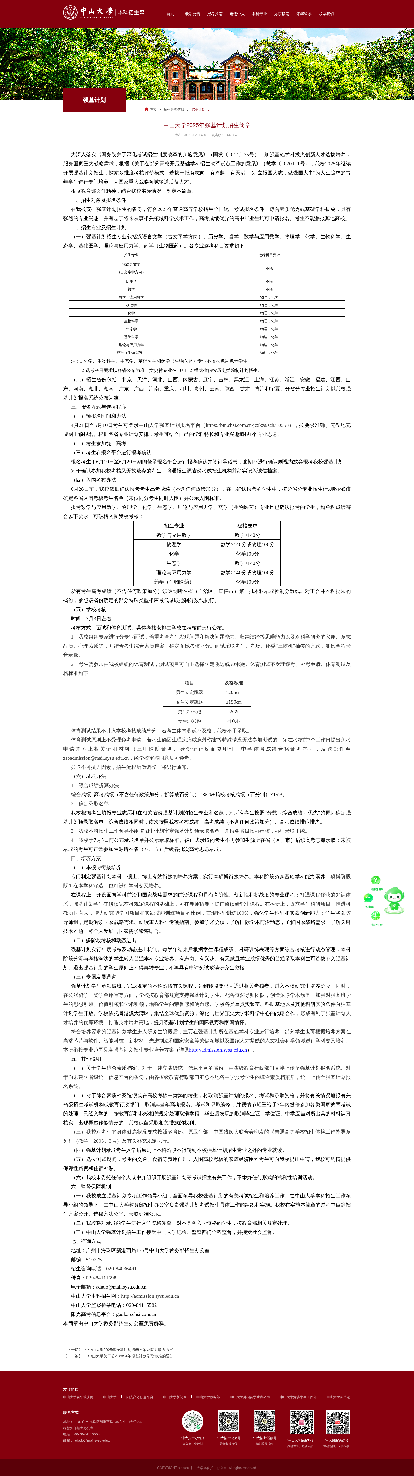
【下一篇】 (118, 1356)
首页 (153, 109)
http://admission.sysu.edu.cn (218, 1050)
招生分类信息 (174, 109)
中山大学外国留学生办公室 (250, 1396)
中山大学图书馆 (338, 1396)
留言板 (369, 899)
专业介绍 (376, 917)
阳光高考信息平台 (139, 1396)
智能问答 (377, 881)
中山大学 (110, 1396)
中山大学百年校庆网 (78, 1396)
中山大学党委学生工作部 (298, 1396)
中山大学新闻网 (175, 1396)
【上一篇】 (118, 1349)
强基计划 (198, 109)
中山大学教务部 (208, 1396)
